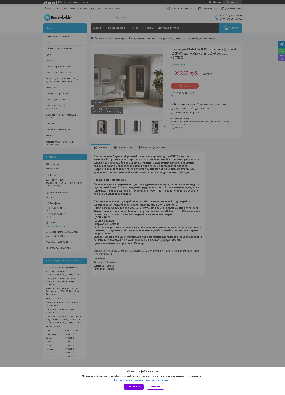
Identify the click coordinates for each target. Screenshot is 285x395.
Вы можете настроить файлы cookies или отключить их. (141, 380)
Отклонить (155, 387)
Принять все (134, 387)
